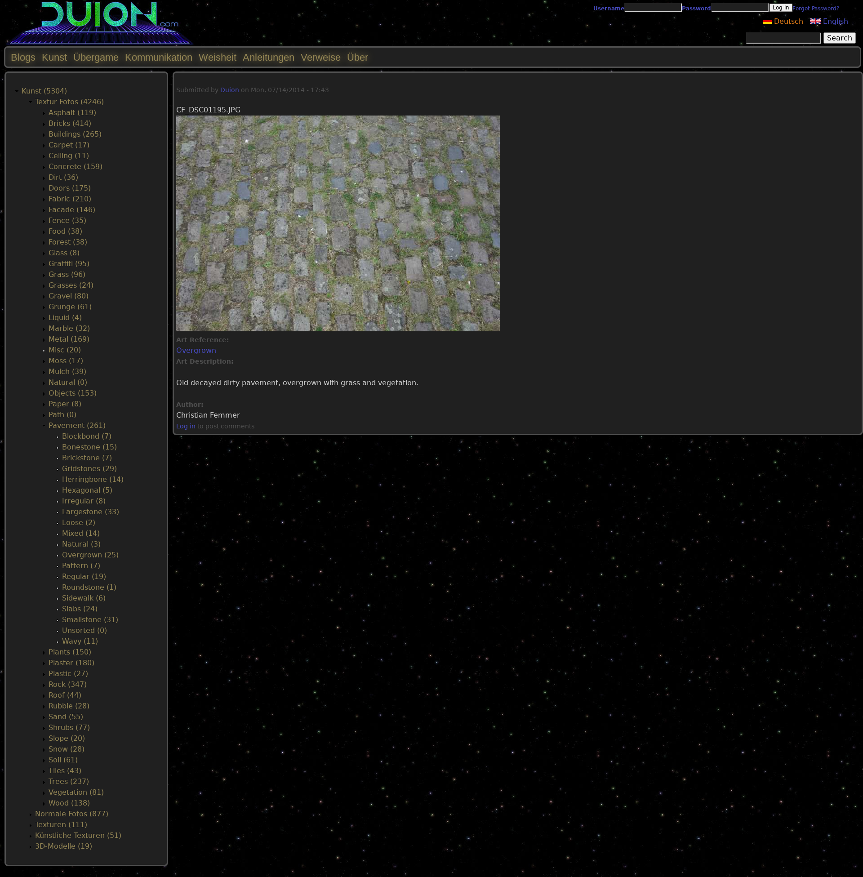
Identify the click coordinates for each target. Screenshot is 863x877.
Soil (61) (63, 760)
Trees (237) (69, 781)
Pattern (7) (81, 565)
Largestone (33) (90, 512)
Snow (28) (67, 749)
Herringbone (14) (93, 479)
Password (696, 8)
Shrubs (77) (69, 727)
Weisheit (217, 57)
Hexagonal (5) (87, 490)
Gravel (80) (69, 296)
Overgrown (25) (90, 555)
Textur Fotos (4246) (69, 102)
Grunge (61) (70, 307)
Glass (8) (64, 253)
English (834, 21)
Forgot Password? (815, 8)
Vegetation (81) (76, 792)
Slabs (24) (80, 609)
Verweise (321, 57)
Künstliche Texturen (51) (78, 835)
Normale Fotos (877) (71, 814)
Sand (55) (66, 716)
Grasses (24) (71, 285)
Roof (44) (65, 695)
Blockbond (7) (86, 436)
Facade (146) (72, 209)
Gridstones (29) (89, 468)
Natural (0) (68, 382)
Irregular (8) (84, 501)
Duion (229, 89)
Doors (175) (70, 188)
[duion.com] (100, 43)
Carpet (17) (69, 145)
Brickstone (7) (87, 458)
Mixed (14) (81, 533)
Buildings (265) (75, 134)
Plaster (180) (71, 663)
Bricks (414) (70, 123)
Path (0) (62, 414)
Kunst (54, 57)
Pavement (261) (77, 425)
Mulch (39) (67, 371)
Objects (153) (73, 393)
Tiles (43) (65, 770)
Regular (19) (84, 576)
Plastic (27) (68, 673)
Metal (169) (69, 339)
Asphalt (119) (72, 112)
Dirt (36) (63, 177)
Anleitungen (268, 57)
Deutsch (787, 21)
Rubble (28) (69, 706)
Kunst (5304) (44, 91)
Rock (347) (68, 684)
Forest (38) (68, 242)
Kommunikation (158, 57)
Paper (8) (65, 404)
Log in (186, 426)
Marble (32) (69, 328)
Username (608, 8)
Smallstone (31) (90, 619)
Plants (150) (70, 652)
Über (357, 57)
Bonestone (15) (89, 447)
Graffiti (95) (69, 263)
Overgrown (196, 350)
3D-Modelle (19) (63, 846)
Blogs (23, 57)
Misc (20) (65, 350)
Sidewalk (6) (84, 598)
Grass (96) (67, 274)
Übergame (96, 57)
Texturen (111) (61, 824)
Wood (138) (69, 803)
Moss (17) (66, 360)
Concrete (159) (75, 166)
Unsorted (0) (84, 630)
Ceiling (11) (69, 155)
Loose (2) (78, 522)
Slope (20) (67, 738)
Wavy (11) (80, 641)
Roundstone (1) (89, 587)
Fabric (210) (70, 199)
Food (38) (65, 231)
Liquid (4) (65, 317)
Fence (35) (67, 220)
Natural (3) (81, 544)
